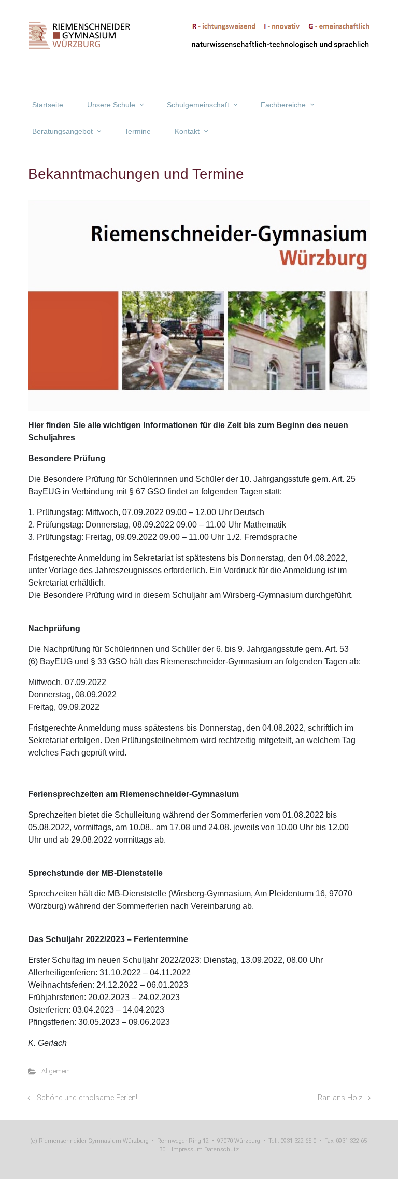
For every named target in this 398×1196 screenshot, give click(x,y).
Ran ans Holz (340, 1097)
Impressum (187, 1149)
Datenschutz (221, 1149)
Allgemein (55, 1071)
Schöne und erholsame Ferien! (87, 1097)
